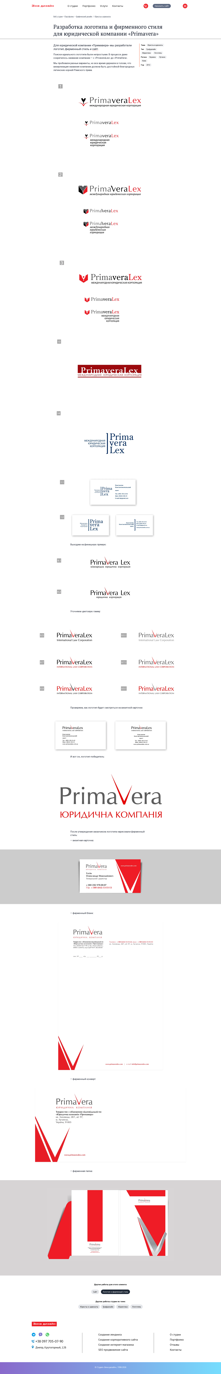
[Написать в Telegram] (33, 1334)
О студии (73, 5)
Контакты (117, 5)
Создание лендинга (110, 1334)
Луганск (162, 57)
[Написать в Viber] (40, 1334)
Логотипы (158, 53)
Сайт (95, 1291)
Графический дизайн (84, 16)
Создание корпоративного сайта (118, 1339)
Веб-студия (58, 16)
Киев (144, 61)
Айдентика (146, 53)
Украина (152, 57)
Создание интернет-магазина (116, 1344)
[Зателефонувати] (146, 6)
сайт (95, 49)
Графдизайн (151, 49)
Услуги (104, 5)
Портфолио (88, 5)
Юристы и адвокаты (103, 16)
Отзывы (174, 1344)
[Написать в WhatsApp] (47, 1334)
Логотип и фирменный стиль (115, 1291)
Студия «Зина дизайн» (106, 1367)
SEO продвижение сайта (113, 1349)
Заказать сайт (162, 5)
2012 (148, 65)
